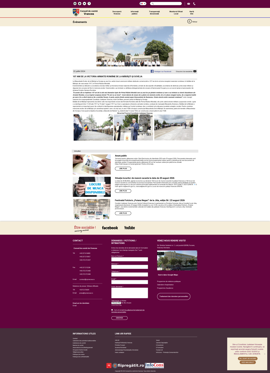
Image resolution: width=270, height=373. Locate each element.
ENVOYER (119, 318)
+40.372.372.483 (85, 271)
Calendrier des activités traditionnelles (84, 340)
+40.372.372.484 (85, 274)
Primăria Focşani (120, 345)
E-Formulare (159, 347)
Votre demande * (117, 287)
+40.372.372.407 (85, 260)
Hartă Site (192, 13)
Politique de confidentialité (81, 356)
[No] (265, 354)
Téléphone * (115, 271)
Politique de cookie (78, 354)
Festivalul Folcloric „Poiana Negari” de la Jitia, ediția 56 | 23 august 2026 (150, 200)
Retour (194, 22)
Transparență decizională (154, 13)
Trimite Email (189, 4)
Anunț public (121, 155)
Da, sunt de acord (247, 358)
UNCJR (117, 340)
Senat (158, 340)
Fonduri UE (159, 350)
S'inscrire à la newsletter (184, 71)
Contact (75, 338)
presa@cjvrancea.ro (86, 293)
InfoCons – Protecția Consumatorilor (167, 352)
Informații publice (134, 13)
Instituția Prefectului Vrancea (123, 342)
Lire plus (123, 169)
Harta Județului (119, 352)
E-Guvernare (159, 345)
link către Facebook (110, 229)
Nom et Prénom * (117, 256)
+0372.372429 (84, 290)
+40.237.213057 (84, 257)
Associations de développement (83, 347)
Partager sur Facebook (162, 71)
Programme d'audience (165, 288)
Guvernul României (120, 347)
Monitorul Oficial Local (176, 13)
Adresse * (114, 264)
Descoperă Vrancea (117, 13)
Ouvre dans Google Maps (168, 275)
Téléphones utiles (78, 352)
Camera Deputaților (162, 342)
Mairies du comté (78, 345)
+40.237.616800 (84, 253)
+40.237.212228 (84, 267)
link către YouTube (129, 229)
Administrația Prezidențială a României (126, 350)
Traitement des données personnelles (173, 296)
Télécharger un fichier (118, 301)
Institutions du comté (79, 343)
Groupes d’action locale (80, 350)
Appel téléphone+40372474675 (194, 4)
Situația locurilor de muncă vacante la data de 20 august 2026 (144, 178)
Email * (113, 279)
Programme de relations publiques (169, 281)
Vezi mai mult (248, 362)
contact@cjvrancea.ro (87, 279)
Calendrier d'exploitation (165, 285)
